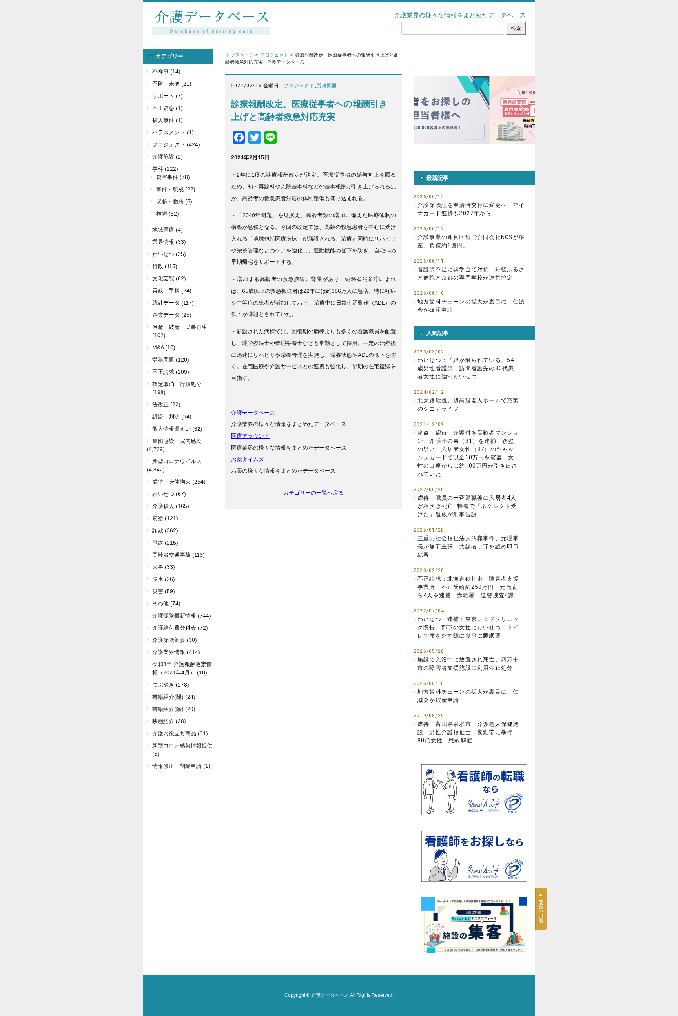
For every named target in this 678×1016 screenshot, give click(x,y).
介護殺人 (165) (170, 506)
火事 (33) (163, 567)
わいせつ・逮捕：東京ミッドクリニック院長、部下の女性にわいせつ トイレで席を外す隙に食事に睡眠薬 (468, 627)
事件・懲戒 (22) (175, 189)
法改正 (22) (166, 404)
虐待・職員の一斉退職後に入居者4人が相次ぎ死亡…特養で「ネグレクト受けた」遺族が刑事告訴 (467, 506)
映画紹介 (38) (169, 721)
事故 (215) (165, 542)
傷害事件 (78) (173, 177)
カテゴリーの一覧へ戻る (313, 493)
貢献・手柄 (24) (171, 290)
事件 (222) (165, 169)
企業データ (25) (171, 315)
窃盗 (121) (165, 518)
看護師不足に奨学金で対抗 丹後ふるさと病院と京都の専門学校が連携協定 (471, 273)
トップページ (239, 55)
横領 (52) (167, 213)
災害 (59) (163, 591)
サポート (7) (167, 96)
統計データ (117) (173, 303)
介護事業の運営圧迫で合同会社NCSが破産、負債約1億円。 (471, 241)
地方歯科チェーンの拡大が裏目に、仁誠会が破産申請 (471, 305)
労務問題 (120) (170, 359)
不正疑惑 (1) (167, 108)
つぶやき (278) (170, 685)
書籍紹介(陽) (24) (173, 697)
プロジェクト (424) (176, 144)
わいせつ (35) (169, 254)
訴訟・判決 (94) (171, 416)
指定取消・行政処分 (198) (177, 388)
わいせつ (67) (169, 494)
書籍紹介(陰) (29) (173, 709)
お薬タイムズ (247, 459)
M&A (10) (163, 347)
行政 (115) (164, 266)
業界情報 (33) (169, 242)
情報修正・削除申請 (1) (181, 766)
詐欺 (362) (165, 530)
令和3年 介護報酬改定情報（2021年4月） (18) (182, 668)
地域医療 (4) (167, 230)
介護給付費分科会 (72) (180, 628)
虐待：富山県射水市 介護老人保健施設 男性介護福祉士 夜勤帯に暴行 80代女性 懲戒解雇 (468, 732)
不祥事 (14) (166, 71)
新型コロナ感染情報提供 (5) (182, 749)
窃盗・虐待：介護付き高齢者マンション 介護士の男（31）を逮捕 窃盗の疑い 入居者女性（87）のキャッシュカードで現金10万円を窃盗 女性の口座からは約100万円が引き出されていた (468, 453)
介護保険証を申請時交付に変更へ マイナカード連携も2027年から (471, 209)
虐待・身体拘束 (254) (179, 482)
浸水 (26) (163, 579)
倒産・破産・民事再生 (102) (179, 331)
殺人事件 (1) (167, 120)
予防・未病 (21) (171, 83)
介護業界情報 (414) (176, 652)
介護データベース (253, 412)
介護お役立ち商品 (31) (180, 733)
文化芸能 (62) (169, 278)
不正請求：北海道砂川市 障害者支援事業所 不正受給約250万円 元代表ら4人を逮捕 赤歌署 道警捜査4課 (468, 587)
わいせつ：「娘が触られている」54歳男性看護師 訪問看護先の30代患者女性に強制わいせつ (465, 368)
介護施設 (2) (167, 156)
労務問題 (327, 85)
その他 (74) (166, 603)
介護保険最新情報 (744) (181, 615)
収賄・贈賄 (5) (174, 201)
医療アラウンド (250, 436)
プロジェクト (274, 55)
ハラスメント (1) (173, 132)
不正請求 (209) (170, 372)
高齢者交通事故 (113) (178, 555)
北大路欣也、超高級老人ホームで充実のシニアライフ (468, 404)
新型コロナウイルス (177, 461)
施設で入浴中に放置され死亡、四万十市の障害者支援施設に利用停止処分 (468, 663)
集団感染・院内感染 (177, 441)
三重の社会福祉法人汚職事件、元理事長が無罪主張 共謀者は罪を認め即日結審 (468, 546)
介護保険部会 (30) (174, 640)
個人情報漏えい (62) (177, 429)
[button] (481, 110)
